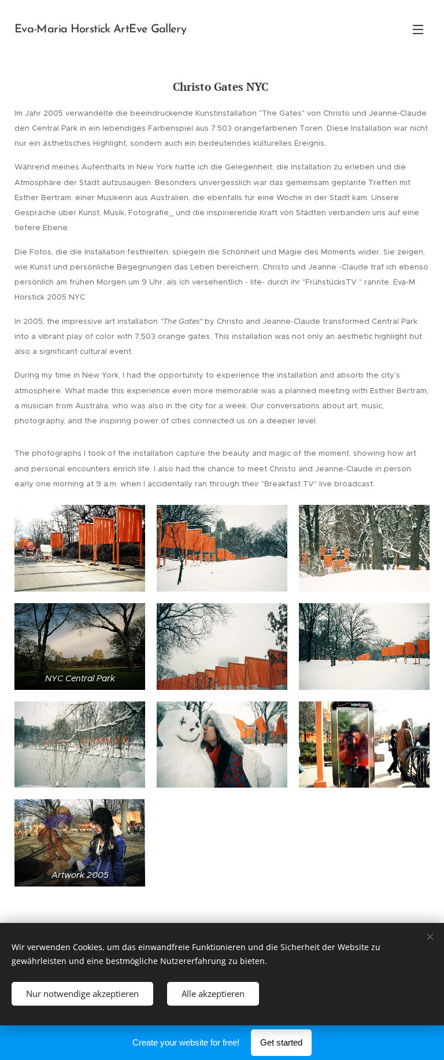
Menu (418, 28)
